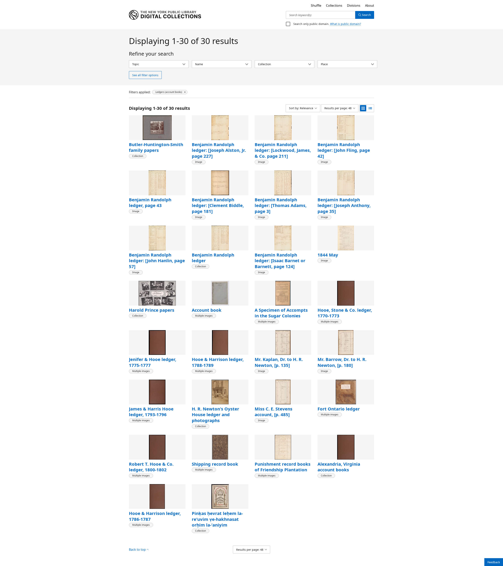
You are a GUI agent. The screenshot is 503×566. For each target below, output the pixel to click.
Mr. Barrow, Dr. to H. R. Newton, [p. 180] (342, 362)
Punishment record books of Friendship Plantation (282, 467)
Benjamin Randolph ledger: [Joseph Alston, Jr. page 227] (219, 150)
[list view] (370, 108)
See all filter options (145, 75)
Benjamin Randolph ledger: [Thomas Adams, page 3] (281, 205)
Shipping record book (215, 464)
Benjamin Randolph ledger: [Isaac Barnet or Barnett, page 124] (280, 260)
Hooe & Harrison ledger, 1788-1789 (218, 362)
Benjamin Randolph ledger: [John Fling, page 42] (344, 150)
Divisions (353, 5)
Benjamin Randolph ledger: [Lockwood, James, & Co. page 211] (283, 150)
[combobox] (320, 15)
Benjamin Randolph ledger (213, 258)
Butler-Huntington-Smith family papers (156, 147)
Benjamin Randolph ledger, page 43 (150, 202)
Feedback (493, 562)
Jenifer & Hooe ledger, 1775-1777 (152, 362)
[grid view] (363, 108)
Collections (334, 5)
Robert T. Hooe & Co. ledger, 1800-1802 (151, 467)
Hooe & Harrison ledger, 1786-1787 (155, 516)
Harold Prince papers (151, 310)
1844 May (328, 255)
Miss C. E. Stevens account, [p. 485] (273, 412)
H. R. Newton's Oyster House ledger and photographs (215, 414)
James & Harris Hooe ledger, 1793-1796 (151, 412)
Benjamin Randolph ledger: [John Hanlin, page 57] (157, 260)
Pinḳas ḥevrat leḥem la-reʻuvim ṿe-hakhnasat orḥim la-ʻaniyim (217, 519)
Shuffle (316, 5)
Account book (206, 310)
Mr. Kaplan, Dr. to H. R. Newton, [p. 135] (279, 362)
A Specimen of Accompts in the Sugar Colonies (281, 313)
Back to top (137, 549)
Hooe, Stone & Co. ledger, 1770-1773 (345, 313)
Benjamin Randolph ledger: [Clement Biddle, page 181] (218, 205)
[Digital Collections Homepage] (165, 15)
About (369, 5)
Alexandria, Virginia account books (339, 467)
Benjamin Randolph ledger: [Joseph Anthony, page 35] (344, 205)
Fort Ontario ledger (339, 409)
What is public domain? (345, 24)
